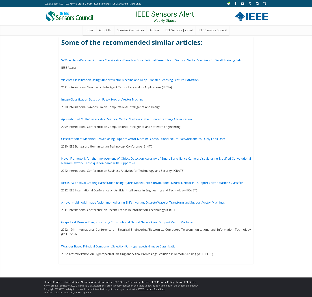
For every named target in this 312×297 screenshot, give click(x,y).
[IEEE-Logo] (251, 15)
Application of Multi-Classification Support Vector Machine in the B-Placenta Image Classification (126, 119)
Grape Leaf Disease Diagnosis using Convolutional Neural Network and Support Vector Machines (127, 222)
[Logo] (164, 15)
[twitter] (250, 3)
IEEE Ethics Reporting (127, 282)
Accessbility (71, 282)
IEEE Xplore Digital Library (78, 3)
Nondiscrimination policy (96, 282)
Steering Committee (130, 30)
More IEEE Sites (186, 282)
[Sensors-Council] (69, 15)
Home (89, 30)
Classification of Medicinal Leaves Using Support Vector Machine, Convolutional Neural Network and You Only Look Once (143, 139)
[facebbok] (235, 3)
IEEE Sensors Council (212, 30)
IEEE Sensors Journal (179, 30)
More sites (135, 3)
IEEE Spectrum (120, 3)
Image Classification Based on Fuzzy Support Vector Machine (102, 99)
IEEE (73, 285)
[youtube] (242, 3)
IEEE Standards (102, 3)
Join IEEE (58, 3)
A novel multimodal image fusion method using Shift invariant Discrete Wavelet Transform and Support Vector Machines (143, 202)
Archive (154, 30)
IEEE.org (48, 3)
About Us (105, 30)
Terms (146, 282)
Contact (58, 282)
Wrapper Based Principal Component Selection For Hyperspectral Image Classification (119, 246)
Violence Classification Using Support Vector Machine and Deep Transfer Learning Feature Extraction (130, 80)
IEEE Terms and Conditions (151, 289)
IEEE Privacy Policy (163, 282)
